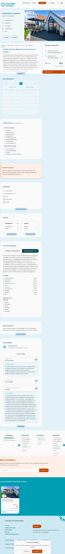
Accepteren (36, 551)
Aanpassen (27, 551)
